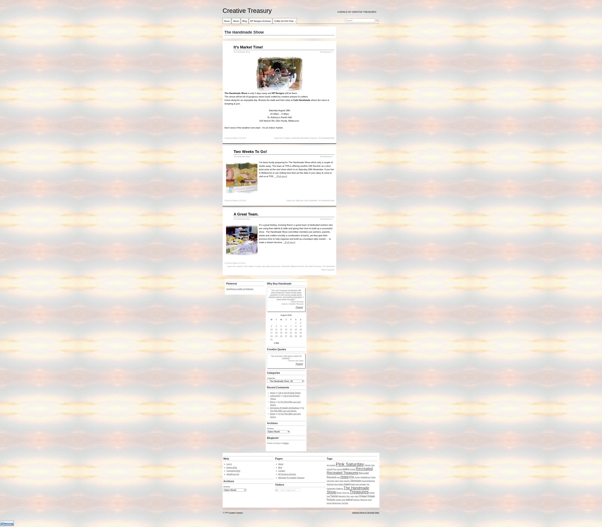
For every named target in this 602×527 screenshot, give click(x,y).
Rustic (357, 477)
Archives (270, 428)
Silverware (355, 480)
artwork (240, 266)
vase (352, 496)
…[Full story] (281, 176)
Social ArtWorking (368, 481)
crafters (251, 266)
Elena (235, 138)
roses (344, 477)
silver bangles (344, 481)
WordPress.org (233, 474)
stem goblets (339, 484)
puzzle (339, 469)
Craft (306, 200)
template (362, 484)
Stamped (330, 484)
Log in (229, 464)
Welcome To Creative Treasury (291, 478)
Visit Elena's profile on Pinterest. (239, 289)
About (236, 21)
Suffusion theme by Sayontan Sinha (365, 513)
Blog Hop (299, 200)
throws (339, 493)
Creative (287, 138)
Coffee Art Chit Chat (283, 21)
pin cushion (331, 465)
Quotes (352, 469)
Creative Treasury (247, 10)
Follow (286, 443)
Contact (281, 471)
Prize (334, 469)
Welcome (363, 500)
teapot (347, 484)
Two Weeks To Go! (250, 151)
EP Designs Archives (260, 21)
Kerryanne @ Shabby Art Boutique (284, 408)
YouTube (344, 503)
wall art (349, 499)
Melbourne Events (297, 266)
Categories (271, 378)
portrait (329, 469)
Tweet (299, 307)
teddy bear (355, 484)
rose (338, 477)
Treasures (330, 270)
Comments (233, 471)
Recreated (364, 469)
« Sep (276, 343)
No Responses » (326, 52)
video (356, 496)
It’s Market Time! (248, 47)
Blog (244, 21)
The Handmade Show (242, 52)
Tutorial (334, 496)
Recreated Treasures (309, 138)
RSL (352, 477)
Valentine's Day (344, 496)
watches (356, 500)
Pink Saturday (350, 464)
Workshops (336, 503)
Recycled (364, 473)
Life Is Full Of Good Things (289, 393)
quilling (345, 469)
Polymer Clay (369, 465)
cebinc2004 (275, 396)
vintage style (340, 500)
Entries (232, 467)
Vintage (363, 496)
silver (337, 481)
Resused (331, 477)
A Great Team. (246, 214)
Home (227, 21)
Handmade (295, 138)
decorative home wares (271, 266)
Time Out (345, 493)
